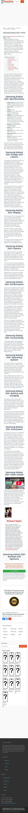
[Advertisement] (14, 15)
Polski (19, 809)
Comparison (6, 781)
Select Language (5, 808)
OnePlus (5, 634)
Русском (4, 809)
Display (9, 61)
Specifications (11, 58)
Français (22, 808)
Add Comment (14, 571)
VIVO (20, 634)
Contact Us (7, 763)
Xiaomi (20, 629)
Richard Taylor (11, 36)
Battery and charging (13, 68)
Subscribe (23, 646)
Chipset (5, 784)
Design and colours (12, 60)
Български (22, 809)
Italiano (11, 809)
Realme (13, 634)
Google (21, 631)
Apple (4, 629)
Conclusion (10, 70)
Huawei (5, 631)
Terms (6, 766)
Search (5, 790)
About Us (7, 760)
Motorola (13, 631)
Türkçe (7, 809)
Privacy (6, 770)
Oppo (4, 637)
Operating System (12, 67)
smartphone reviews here (11, 549)
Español (15, 808)
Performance (11, 64)
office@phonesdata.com (9, 803)
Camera (10, 63)
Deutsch (19, 808)
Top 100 (5, 787)
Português (15, 809)
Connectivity (11, 65)
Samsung (13, 629)
